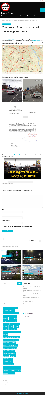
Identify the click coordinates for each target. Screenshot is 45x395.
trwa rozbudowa (11, 39)
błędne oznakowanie (13, 20)
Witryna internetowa (6, 220)
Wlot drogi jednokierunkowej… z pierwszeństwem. (31, 275)
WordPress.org (6, 386)
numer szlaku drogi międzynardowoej (11, 337)
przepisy (26, 310)
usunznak (3, 262)
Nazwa (3, 209)
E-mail (3, 214)
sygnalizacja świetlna (29, 313)
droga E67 (12, 323)
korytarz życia (17, 331)
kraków (5, 334)
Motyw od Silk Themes (22, 393)
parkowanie (6, 342)
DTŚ (18, 323)
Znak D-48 (5, 373)
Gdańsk (5, 326)
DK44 (15, 318)
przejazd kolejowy (13, 345)
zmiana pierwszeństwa (16, 370)
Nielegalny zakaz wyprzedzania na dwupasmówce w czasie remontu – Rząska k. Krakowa (10, 259)
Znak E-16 (12, 373)
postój (5, 345)
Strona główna (5, 20)
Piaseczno (20, 181)
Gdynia (16, 326)
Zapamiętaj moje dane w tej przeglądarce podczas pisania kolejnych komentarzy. (17, 226)
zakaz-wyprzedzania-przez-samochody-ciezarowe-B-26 (10, 367)
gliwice (5, 329)
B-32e (9, 315)
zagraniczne (27, 316)
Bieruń (14, 315)
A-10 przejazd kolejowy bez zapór (10, 307)
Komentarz (4, 192)
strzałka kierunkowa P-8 (8, 350)
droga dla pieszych (12, 321)
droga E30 (5, 323)
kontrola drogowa (7, 331)
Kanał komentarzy (6, 384)
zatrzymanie (6, 370)
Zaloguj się (5, 380)
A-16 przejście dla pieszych (8, 310)
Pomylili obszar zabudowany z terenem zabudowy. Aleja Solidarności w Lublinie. (11, 275)
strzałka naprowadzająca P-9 (9, 353)
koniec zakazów (12, 329)
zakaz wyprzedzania (36, 40)
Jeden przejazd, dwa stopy (28, 300)
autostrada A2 (15, 313)
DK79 (10, 181)
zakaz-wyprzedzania (28, 181)
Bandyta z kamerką (16, 154)
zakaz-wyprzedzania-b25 (8, 183)
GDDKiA (14, 181)
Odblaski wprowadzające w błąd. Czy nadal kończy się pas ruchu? (32, 260)
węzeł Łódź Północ (7, 358)
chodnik (5, 318)
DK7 (11, 318)
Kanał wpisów (5, 382)
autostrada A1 (6, 313)
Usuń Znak (7, 13)
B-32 (4, 315)
